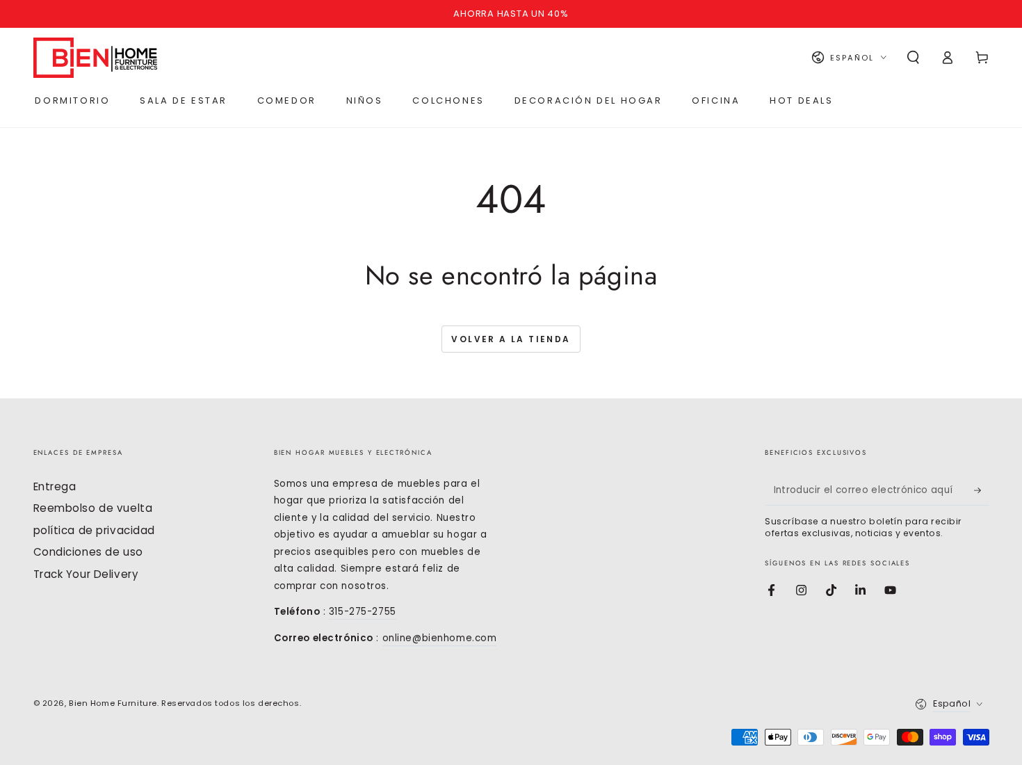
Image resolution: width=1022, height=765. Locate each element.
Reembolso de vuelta (93, 508)
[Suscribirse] (981, 490)
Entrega (54, 486)
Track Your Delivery (86, 574)
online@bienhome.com (439, 638)
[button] (913, 57)
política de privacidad (94, 530)
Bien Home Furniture (113, 703)
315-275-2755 (362, 611)
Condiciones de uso (88, 552)
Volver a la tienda (510, 339)
